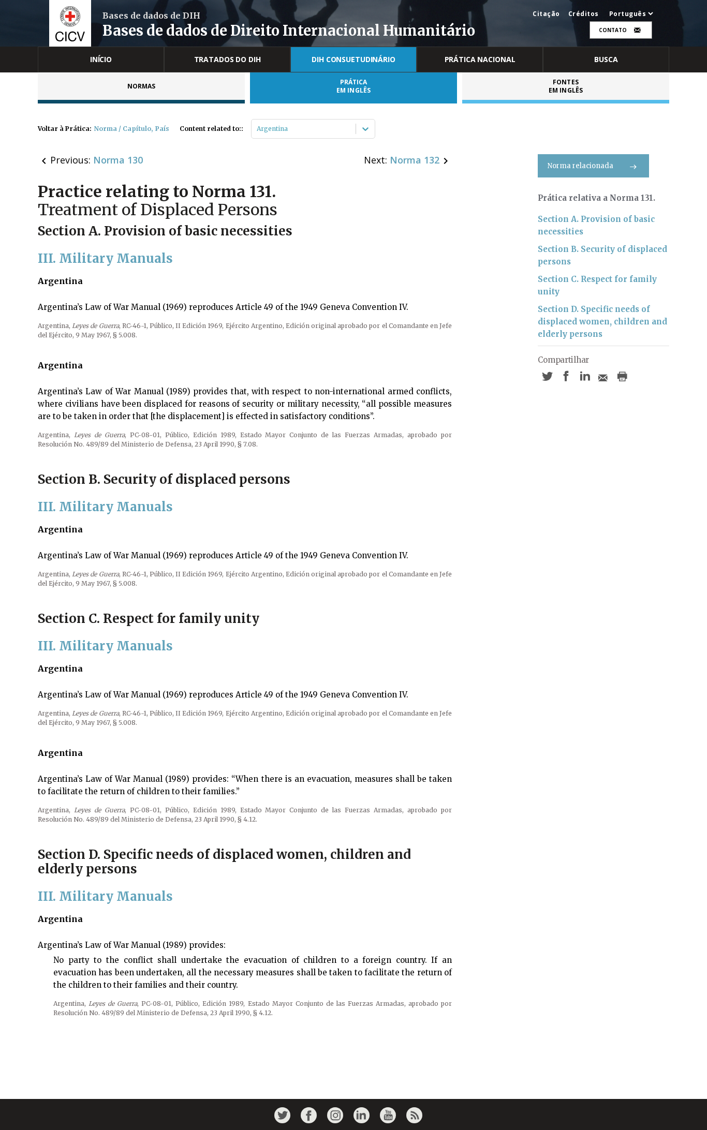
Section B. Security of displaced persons (602, 255)
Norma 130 (118, 160)
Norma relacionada (580, 165)
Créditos (583, 14)
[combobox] (257, 129)
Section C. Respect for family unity (597, 285)
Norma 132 (414, 160)
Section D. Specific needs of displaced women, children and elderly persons (602, 321)
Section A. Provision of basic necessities (596, 225)
